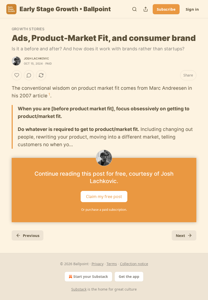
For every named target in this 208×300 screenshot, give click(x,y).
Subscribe (166, 9)
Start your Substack (90, 276)
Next (180, 235)
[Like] (17, 75)
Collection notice (134, 263)
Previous (31, 235)
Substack (78, 289)
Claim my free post (104, 196)
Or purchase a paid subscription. (104, 209)
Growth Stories (28, 29)
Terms (112, 263)
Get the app (129, 276)
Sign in (192, 9)
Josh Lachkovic (36, 58)
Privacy (97, 263)
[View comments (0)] (29, 75)
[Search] (134, 9)
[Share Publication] (146, 9)
